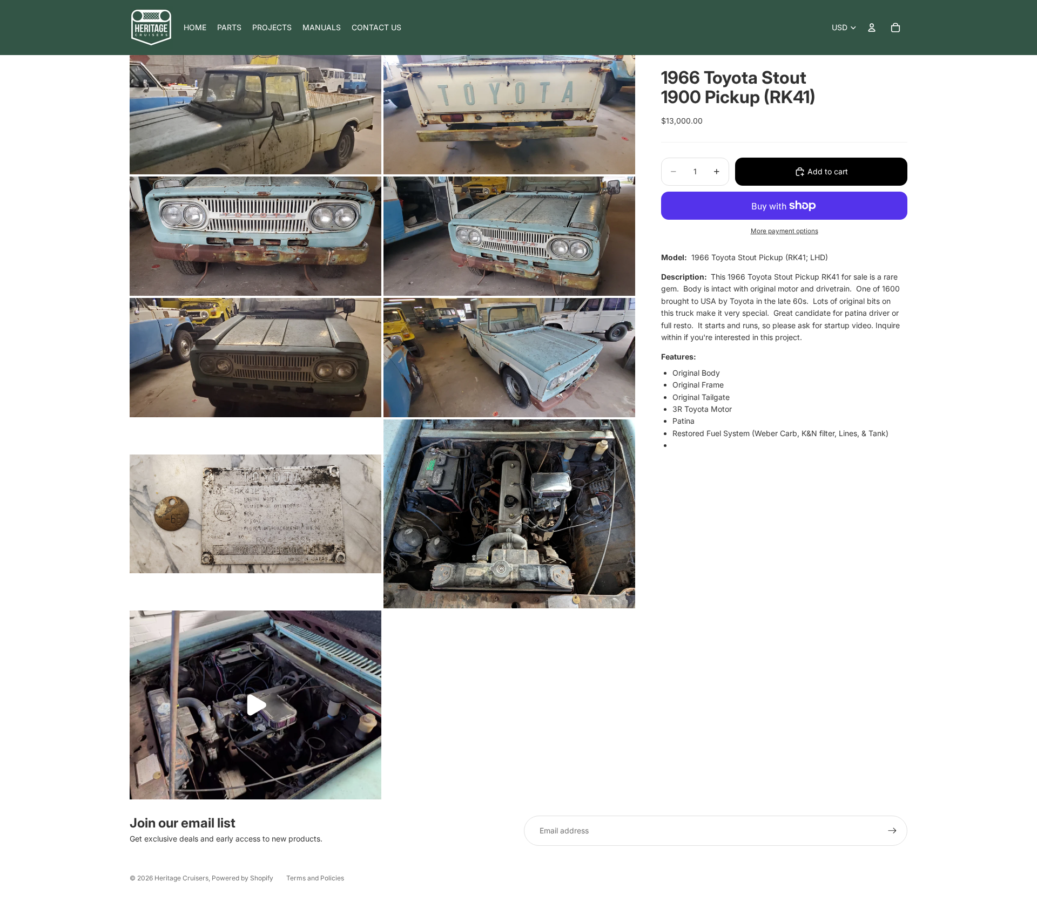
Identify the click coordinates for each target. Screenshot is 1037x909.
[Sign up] (892, 830)
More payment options (784, 231)
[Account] (872, 27)
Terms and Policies (315, 878)
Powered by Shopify (242, 878)
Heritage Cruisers (181, 878)
